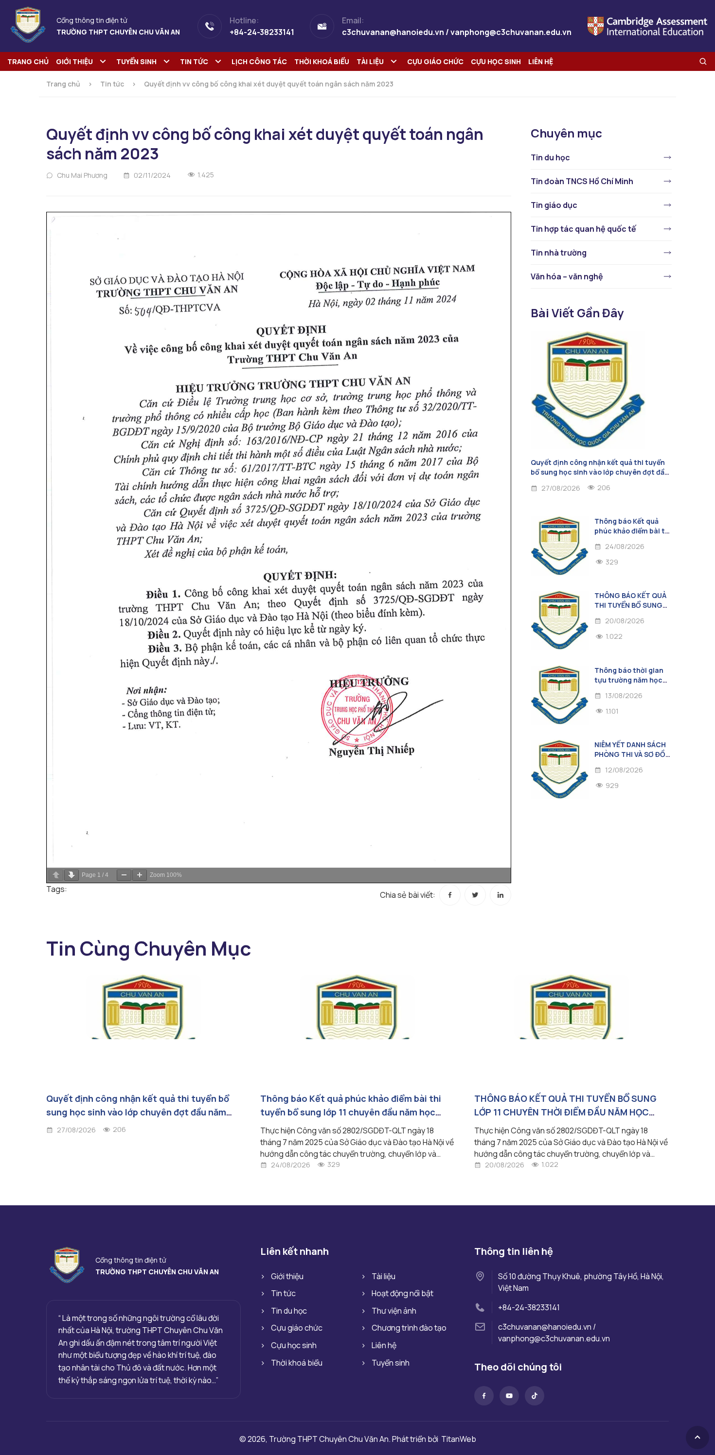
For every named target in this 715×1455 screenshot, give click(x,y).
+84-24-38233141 (529, 1307)
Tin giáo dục (554, 205)
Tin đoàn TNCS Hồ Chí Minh (582, 181)
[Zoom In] (139, 875)
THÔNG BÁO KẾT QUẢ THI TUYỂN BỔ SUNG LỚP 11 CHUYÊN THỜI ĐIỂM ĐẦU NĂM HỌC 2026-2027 (565, 1112)
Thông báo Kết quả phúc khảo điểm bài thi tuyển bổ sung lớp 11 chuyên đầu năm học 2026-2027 (350, 1112)
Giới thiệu (74, 61)
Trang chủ (28, 61)
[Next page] (71, 875)
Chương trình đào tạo (409, 1327)
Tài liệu (370, 61)
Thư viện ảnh (394, 1310)
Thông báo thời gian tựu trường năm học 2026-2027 (628, 680)
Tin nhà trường (559, 252)
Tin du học (550, 157)
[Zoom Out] (124, 875)
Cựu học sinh (496, 61)
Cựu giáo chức (435, 61)
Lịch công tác (259, 61)
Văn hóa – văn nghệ (567, 276)
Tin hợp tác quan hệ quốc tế (583, 228)
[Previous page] (56, 875)
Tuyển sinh (136, 61)
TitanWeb (458, 1439)
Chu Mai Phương (82, 175)
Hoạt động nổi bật (402, 1293)
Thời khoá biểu (321, 61)
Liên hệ (540, 61)
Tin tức (194, 61)
